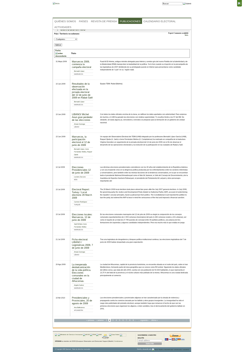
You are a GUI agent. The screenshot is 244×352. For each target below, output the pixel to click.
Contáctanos (118, 341)
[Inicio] (56, 3)
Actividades (62, 27)
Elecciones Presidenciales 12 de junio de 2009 (81, 170)
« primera (90, 320)
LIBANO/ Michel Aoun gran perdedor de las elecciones (82, 117)
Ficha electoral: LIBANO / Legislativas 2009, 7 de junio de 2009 (82, 243)
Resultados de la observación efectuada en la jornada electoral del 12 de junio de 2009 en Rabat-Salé (82, 90)
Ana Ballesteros (79, 307)
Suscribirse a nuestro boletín (147, 336)
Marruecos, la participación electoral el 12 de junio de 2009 (81, 140)
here (186, 35)
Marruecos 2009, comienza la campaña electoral (81, 64)
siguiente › (144, 320)
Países (83, 21)
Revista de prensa (104, 21)
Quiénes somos (65, 21)
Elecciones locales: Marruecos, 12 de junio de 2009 (82, 217)
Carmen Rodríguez (80, 202)
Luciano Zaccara (80, 177)
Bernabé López (79, 71)
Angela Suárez (79, 285)
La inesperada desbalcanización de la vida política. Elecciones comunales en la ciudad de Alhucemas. (81, 273)
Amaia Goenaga (79, 124)
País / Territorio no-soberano (66, 34)
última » (154, 320)
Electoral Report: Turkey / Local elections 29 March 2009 (82, 193)
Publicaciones (130, 21)
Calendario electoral (159, 21)
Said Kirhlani (78, 224)
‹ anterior (100, 320)
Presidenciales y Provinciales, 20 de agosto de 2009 (82, 300)
